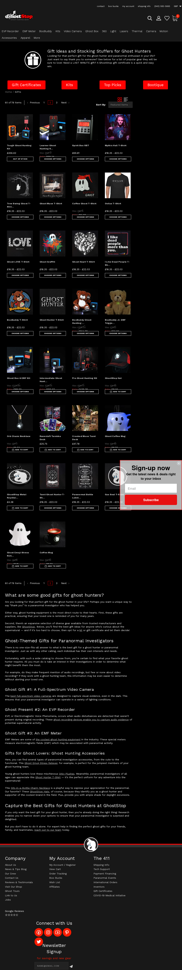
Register (71, 864)
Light (113, 31)
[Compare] (27, 136)
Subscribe (151, 500)
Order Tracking (58, 873)
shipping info (144, 6)
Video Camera (73, 31)
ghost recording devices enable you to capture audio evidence (91, 719)
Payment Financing (104, 873)
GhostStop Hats (39, 791)
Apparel (25, 37)
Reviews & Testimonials (19, 882)
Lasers (124, 31)
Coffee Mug (46, 552)
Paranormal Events (104, 877)
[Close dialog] (179, 463)
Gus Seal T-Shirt (114, 494)
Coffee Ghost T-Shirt (84, 203)
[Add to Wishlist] (27, 128)
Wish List (54, 882)
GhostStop (28, 626)
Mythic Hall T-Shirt (116, 145)
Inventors (99, 886)
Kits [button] (69, 85)
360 (104, 31)
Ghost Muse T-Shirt (51, 203)
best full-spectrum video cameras (30, 696)
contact (101, 6)
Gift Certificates (102, 891)
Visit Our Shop (13, 886)
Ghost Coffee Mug (115, 436)
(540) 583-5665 (162, 6)
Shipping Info (101, 864)
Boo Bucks (55, 877)
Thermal (137, 31)
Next (64, 102)
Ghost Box (91, 31)
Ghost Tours (12, 891)
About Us (10, 864)
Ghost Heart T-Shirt (83, 262)
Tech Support (101, 869)
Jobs (8, 899)
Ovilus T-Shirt (113, 203)
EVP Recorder (10, 31)
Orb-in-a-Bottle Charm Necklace (30, 788)
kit (80, 630)
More (37, 37)
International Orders (105, 882)
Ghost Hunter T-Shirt (52, 320)
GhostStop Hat (113, 378)
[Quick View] (27, 119)
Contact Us (11, 877)
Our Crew (10, 873)
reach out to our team (47, 829)
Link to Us (11, 895)
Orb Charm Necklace (19, 436)
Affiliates (54, 886)
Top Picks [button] (112, 85)
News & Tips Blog (15, 869)
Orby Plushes (66, 773)
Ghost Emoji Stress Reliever (41, 763)
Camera (151, 31)
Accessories (9, 37)
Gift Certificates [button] (26, 85)
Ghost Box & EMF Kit (18, 378)
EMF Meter (29, 31)
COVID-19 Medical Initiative (109, 895)
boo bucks (113, 6)
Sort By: (101, 104)
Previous (34, 102)
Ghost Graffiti (47, 262)
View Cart (55, 869)
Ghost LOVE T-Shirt (18, 262)
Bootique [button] (156, 85)
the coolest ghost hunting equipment (58, 739)
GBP (176, 6)
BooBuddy (45, 31)
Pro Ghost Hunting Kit (84, 378)
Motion (164, 31)
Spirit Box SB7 (80, 145)
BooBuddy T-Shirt (17, 320)
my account (128, 6)
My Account (56, 864)
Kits (58, 31)
